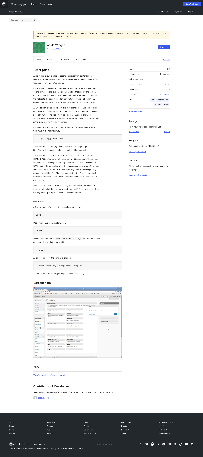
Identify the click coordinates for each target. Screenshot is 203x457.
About (11, 422)
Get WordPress (191, 4)
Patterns (50, 433)
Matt (161, 426)
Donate (125, 430)
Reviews (51, 59)
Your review (134, 131)
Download (164, 47)
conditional (160, 100)
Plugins (49, 430)
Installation (64, 59)
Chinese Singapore (39, 444)
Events (124, 426)
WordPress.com (166, 422)
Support (166, 59)
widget (166, 104)
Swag (124, 433)
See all (167, 131)
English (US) (165, 94)
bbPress (163, 430)
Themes (50, 426)
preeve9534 (55, 49)
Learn (86, 422)
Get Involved (126, 422)
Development (80, 59)
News (11, 426)
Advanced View (135, 111)
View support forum (137, 151)
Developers (88, 430)
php (167, 100)
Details (39, 59)
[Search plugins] (34, 20)
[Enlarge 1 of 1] (119, 290)
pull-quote (158, 104)
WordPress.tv (90, 433)
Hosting (12, 430)
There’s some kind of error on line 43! (49, 375)
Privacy (12, 433)
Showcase (51, 422)
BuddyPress (164, 433)
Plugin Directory (15, 12)
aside (153, 100)
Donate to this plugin (138, 175)
